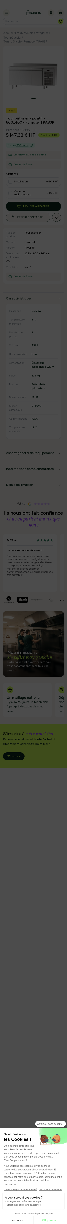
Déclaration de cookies (50, 1189)
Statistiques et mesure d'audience (24, 1205)
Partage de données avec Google (24, 1201)
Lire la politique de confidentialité (20, 1189)
